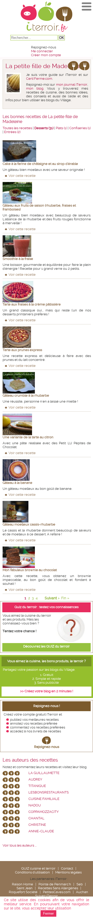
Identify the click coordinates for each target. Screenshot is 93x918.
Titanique (37, 786)
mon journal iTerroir (72, 84)
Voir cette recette (22, 176)
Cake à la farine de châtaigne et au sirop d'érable (40, 164)
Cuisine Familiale (43, 799)
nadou (34, 805)
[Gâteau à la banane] (47, 470)
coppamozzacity (43, 812)
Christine (37, 825)
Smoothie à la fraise (18, 259)
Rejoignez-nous (46, 747)
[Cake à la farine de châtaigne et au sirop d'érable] (47, 151)
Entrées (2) (12, 132)
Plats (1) (61, 128)
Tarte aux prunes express (22, 350)
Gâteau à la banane (17, 483)
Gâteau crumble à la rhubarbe (26, 395)
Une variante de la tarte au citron (28, 437)
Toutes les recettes (17, 128)
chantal (36, 818)
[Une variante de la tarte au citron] (47, 424)
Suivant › (52, 598)
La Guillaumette (43, 773)
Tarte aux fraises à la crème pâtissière (32, 304)
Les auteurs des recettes (30, 760)
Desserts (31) (43, 128)
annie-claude (41, 831)
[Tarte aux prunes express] (47, 337)
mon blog (34, 88)
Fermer (48, 913)
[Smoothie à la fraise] (47, 246)
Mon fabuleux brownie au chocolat (30, 570)
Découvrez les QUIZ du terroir (46, 646)
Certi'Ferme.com (39, 79)
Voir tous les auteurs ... (19, 845)
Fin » (65, 598)
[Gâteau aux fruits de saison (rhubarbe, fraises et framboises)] (47, 192)
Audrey (35, 779)
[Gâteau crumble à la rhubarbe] (47, 383)
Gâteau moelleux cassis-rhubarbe (29, 524)
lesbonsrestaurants (48, 792)
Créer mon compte (46, 55)
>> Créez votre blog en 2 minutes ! (46, 691)
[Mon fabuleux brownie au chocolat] (47, 557)
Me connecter (42, 51)
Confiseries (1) (80, 128)
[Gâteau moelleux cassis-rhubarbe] (47, 511)
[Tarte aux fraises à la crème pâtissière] (47, 291)
